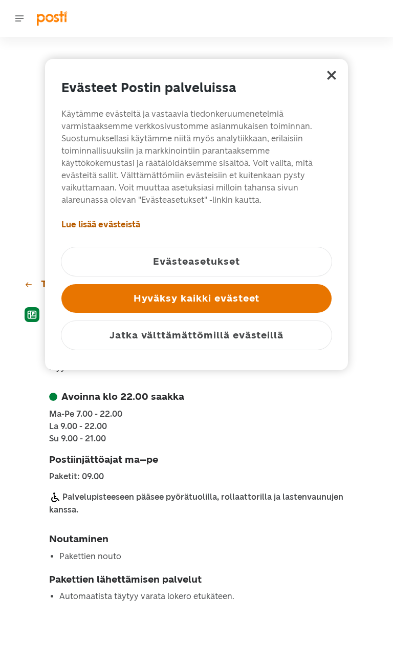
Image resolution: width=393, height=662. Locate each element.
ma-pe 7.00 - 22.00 (85, 414)
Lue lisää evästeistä (100, 224)
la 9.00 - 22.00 (78, 426)
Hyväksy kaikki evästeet (197, 298)
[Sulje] (331, 75)
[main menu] (19, 18)
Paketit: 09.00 (76, 477)
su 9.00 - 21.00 (77, 439)
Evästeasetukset (196, 261)
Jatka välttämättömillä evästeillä (196, 335)
